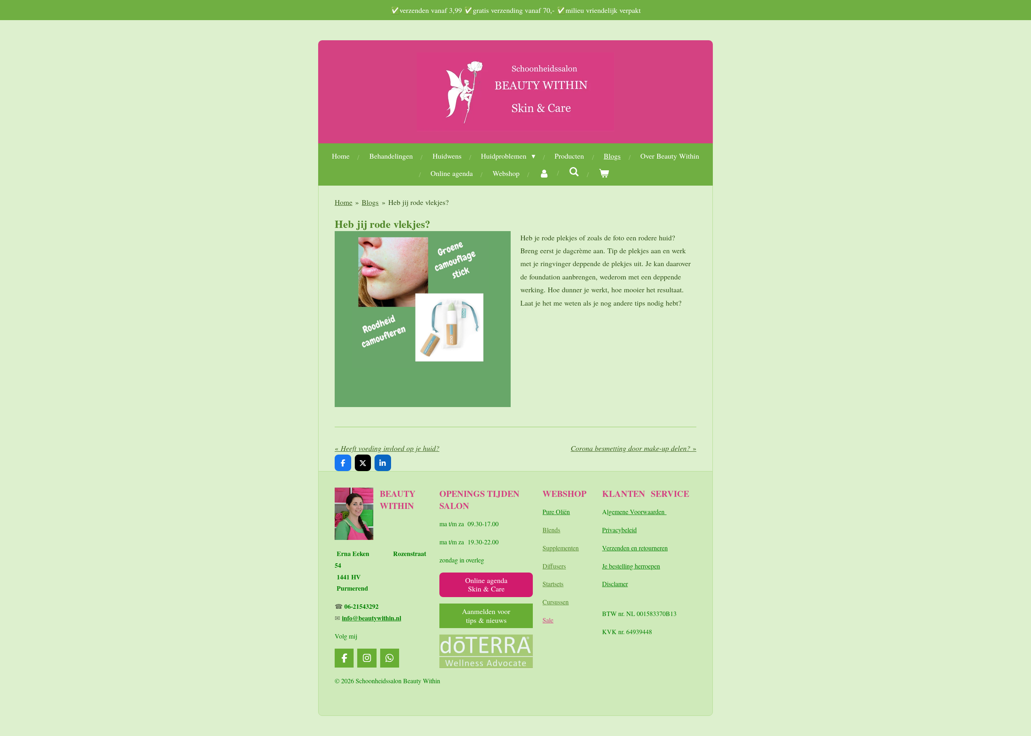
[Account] (544, 173)
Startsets (552, 583)
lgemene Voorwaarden (637, 511)
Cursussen (555, 601)
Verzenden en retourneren (635, 548)
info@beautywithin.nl (371, 617)
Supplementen (560, 548)
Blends (551, 529)
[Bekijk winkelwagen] (604, 173)
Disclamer (615, 583)
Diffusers (554, 566)
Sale (547, 620)
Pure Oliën (556, 511)
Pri (605, 529)
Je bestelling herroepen (631, 566)
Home (343, 202)
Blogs (370, 202)
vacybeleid (623, 529)
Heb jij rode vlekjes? (418, 202)
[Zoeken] (574, 171)
